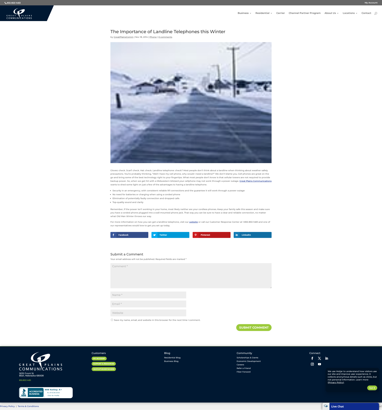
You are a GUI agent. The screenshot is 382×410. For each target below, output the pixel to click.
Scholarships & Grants (247, 357)
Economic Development (249, 361)
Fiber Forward (244, 372)
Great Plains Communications (255, 181)
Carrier (280, 13)
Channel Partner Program (305, 13)
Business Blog (171, 361)
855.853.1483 (25, 380)
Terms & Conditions (28, 406)
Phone (153, 37)
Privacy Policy (7, 406)
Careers (240, 364)
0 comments (165, 37)
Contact (366, 13)
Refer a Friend (244, 368)
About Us (330, 13)
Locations (349, 13)
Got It (372, 388)
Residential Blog (172, 357)
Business (243, 13)
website (193, 222)
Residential (262, 13)
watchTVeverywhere (103, 369)
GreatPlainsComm (123, 37)
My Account (371, 2)
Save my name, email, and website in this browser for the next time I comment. (157, 320)
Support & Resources (103, 364)
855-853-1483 (14, 2)
